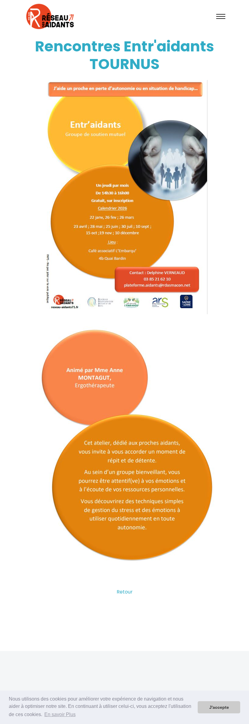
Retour (125, 591)
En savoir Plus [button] (60, 714)
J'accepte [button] (219, 707)
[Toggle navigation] (220, 16)
